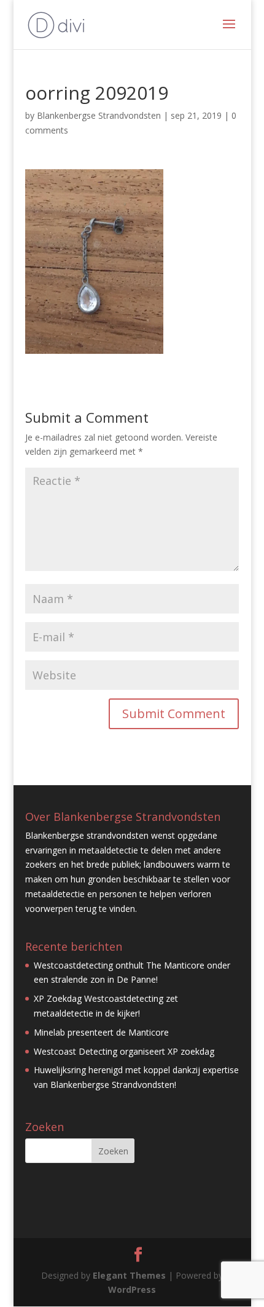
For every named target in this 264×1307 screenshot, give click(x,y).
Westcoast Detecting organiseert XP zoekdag (124, 1051)
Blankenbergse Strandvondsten (99, 115)
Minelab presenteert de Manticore (101, 1032)
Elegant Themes (129, 1275)
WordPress (132, 1289)
